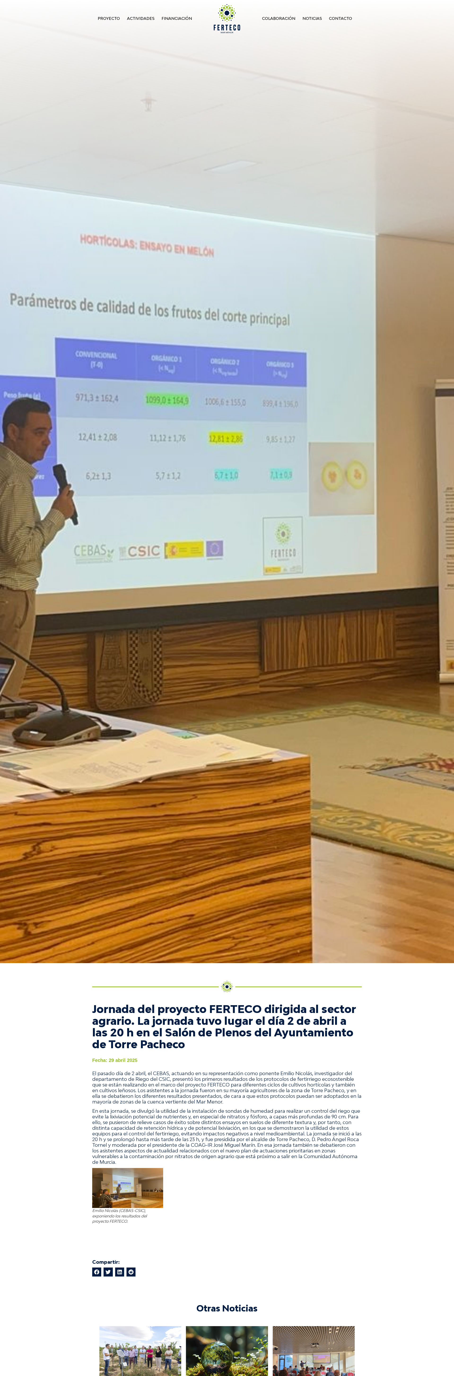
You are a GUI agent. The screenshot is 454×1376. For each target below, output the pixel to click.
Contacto (340, 18)
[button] (96, 1272)
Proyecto (109, 18)
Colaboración (278, 18)
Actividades (140, 18)
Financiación (177, 18)
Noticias (312, 18)
